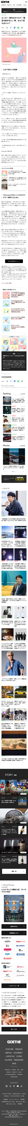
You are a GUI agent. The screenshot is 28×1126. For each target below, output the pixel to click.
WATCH (9, 5)
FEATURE (10, 1049)
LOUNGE (8, 1060)
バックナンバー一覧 (14, 985)
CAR (14, 5)
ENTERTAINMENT (10, 1074)
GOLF (24, 5)
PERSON (3, 5)
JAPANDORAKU (16, 1093)
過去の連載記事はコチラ (14, 261)
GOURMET (19, 5)
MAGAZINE (18, 1060)
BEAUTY (14, 1072)
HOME (2, 385)
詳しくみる (14, 1029)
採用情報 (20, 1103)
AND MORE (11, 385)
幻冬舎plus (6, 1096)
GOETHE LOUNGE (6, 1093)
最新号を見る (14, 926)
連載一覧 (14, 871)
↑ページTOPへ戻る (6, 283)
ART (18, 1069)
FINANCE (20, 1074)
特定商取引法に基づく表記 (8, 1101)
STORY (19, 1056)
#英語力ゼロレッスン (6, 376)
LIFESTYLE (7, 385)
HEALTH (8, 1072)
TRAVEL (13, 1069)
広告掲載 (5, 1099)
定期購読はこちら (14, 933)
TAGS (14, 1063)
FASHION (7, 1069)
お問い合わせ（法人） (11, 1103)
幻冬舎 (22, 1096)
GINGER (24, 1093)
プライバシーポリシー (14, 1099)
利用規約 (22, 1099)
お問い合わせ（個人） (21, 1101)
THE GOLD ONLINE (15, 1096)
